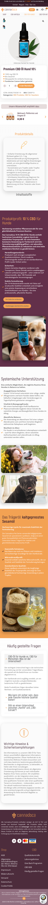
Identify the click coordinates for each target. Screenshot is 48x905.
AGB (3, 855)
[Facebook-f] (19, 841)
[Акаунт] (42, 9)
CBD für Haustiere (32, 95)
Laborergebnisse (32, 859)
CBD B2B (28, 867)
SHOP (4, 14)
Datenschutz (6, 882)
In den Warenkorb (25, 86)
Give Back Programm (33, 863)
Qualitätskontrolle (32, 855)
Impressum (6, 870)
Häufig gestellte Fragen (34, 871)
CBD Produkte (18, 95)
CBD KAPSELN (15, 14)
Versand (4, 878)
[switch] (43, 902)
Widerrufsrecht (7, 874)
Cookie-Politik (7, 886)
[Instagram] (14, 841)
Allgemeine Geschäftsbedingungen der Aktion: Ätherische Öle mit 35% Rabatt (9, 862)
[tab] (24, 134)
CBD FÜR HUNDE (29, 14)
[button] (37, 9)
